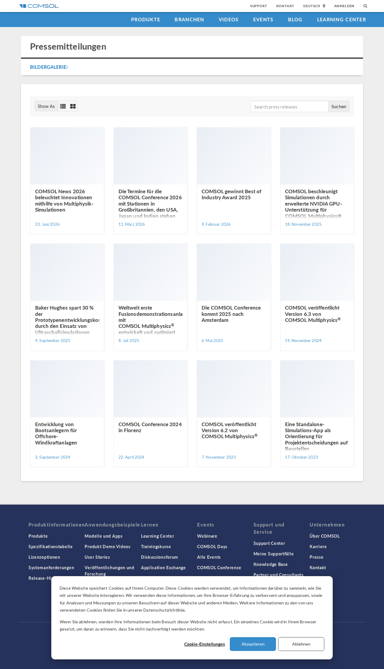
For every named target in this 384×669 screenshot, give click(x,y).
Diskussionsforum (159, 557)
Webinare (207, 536)
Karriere (318, 546)
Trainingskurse (156, 546)
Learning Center (341, 19)
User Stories (97, 557)
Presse (316, 557)
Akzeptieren (253, 643)
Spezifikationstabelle (50, 546)
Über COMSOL (325, 536)
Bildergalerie (48, 66)
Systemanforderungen (51, 567)
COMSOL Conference (219, 567)
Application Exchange (163, 567)
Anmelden (344, 6)
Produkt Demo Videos (107, 546)
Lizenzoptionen (44, 557)
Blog (295, 19)
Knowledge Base (271, 564)
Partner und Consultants (279, 575)
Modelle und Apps (103, 536)
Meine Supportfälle (274, 554)
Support (258, 6)
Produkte (145, 19)
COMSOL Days (212, 546)
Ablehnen (301, 643)
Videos (229, 19)
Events (263, 19)
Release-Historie (46, 578)
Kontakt (285, 6)
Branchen (189, 19)
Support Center (269, 543)
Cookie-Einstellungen (204, 644)
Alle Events (209, 557)
